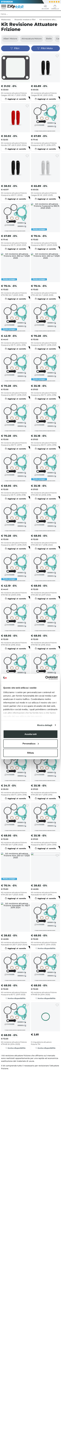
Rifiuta (30, 753)
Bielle (49, 38)
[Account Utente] (45, 7)
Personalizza (29, 743)
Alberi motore (10, 38)
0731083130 (7, 1)
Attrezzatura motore (32, 38)
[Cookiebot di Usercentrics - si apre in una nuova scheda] (45, 678)
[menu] (3, 7)
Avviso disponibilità (46, 948)
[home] (15, 6)
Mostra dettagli (44, 725)
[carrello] (55, 7)
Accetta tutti (31, 734)
